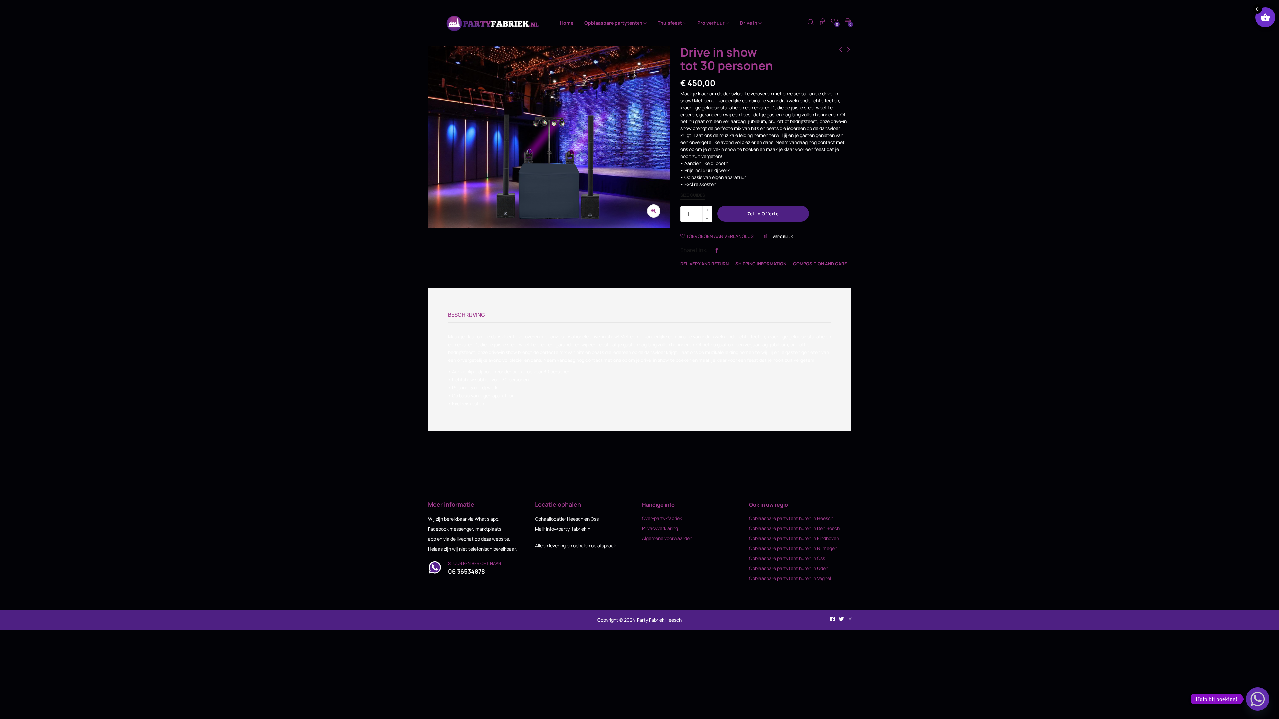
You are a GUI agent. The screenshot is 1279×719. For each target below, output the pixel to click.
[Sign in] (822, 23)
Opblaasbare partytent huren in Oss (787, 558)
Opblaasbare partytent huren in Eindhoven (794, 538)
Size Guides (692, 195)
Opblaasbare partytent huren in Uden (788, 568)
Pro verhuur (711, 23)
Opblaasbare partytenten (613, 23)
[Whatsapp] (1257, 699)
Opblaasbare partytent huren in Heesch (791, 518)
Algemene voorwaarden (667, 538)
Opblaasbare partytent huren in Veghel (790, 578)
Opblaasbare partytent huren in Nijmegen (793, 548)
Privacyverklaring (660, 528)
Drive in (749, 23)
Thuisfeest (670, 23)
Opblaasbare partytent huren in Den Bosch (794, 528)
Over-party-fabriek (662, 518)
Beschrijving (466, 314)
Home (566, 23)
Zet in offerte (763, 214)
